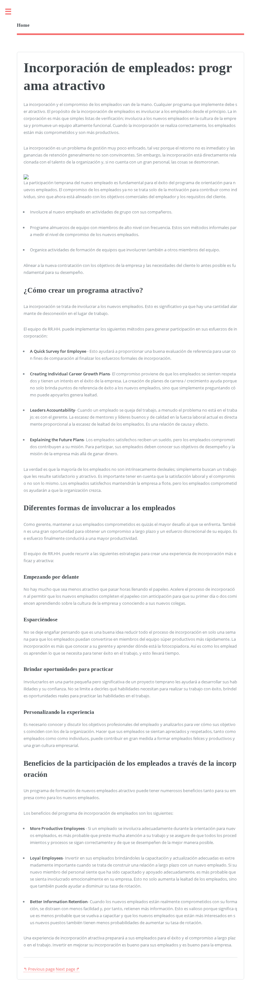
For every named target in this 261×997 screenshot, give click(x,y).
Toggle (11, 12)
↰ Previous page (39, 969)
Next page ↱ (68, 969)
